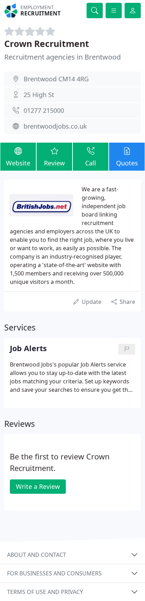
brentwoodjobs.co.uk (55, 126)
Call (90, 163)
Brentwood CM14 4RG (56, 79)
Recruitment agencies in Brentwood (62, 57)
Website (18, 163)
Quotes (127, 163)
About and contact (36, 555)
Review (54, 163)
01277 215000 (44, 110)
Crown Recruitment (46, 43)
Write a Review (38, 486)
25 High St (39, 94)
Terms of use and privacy (45, 592)
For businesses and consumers (54, 573)
